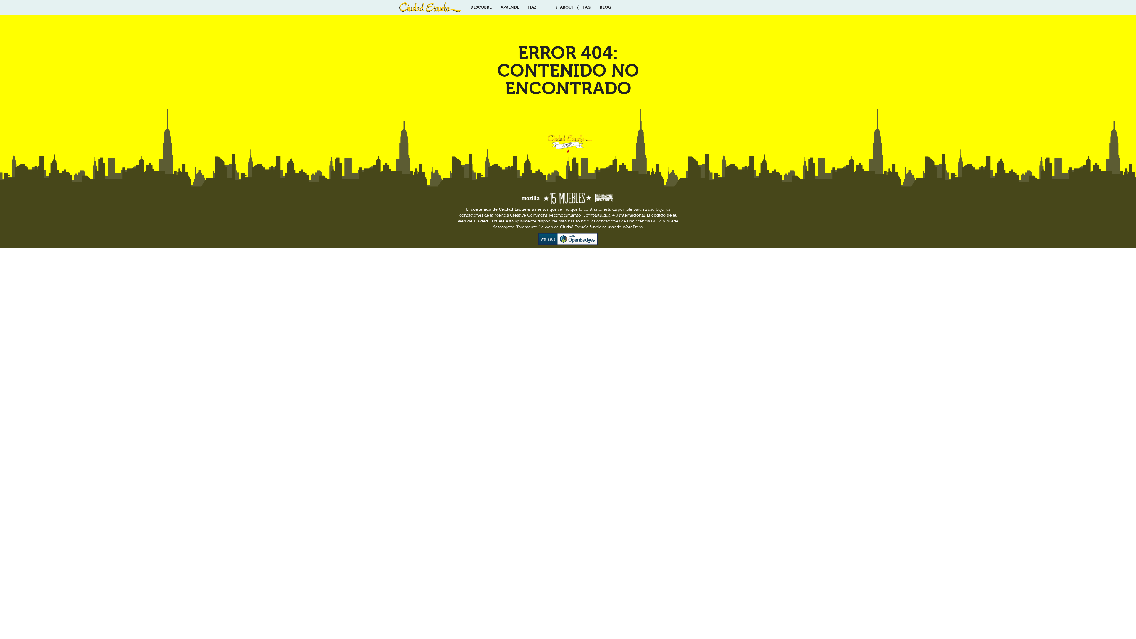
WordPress (633, 227)
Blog (605, 7)
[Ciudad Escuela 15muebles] (430, 7)
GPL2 (656, 221)
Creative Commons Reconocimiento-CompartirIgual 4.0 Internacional (577, 215)
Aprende (510, 7)
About (567, 7)
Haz (532, 7)
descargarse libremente (515, 227)
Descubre (481, 7)
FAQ (587, 7)
